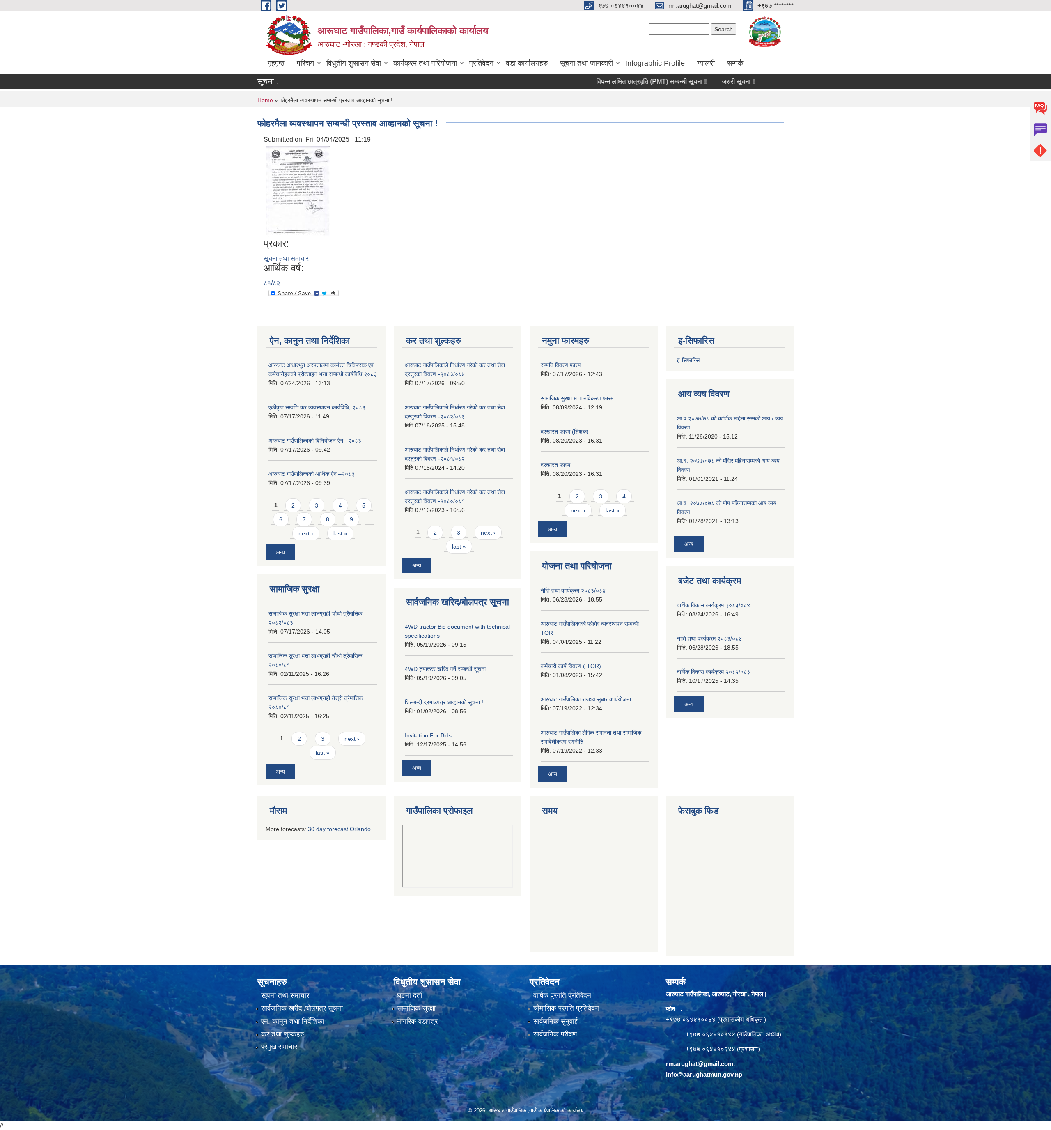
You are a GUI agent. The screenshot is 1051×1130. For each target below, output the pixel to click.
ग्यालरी (706, 63)
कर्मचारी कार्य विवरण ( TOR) (571, 666)
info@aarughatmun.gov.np (704, 1074)
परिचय (305, 63)
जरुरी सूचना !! (710, 81)
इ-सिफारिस (688, 360)
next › (305, 533)
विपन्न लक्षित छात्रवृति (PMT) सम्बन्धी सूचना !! (623, 81)
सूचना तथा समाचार (286, 258)
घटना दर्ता (409, 995)
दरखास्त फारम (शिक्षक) (565, 431)
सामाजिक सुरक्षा (416, 1008)
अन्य (280, 552)
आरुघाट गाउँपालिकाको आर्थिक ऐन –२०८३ (311, 474)
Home (265, 100)
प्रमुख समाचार (279, 1047)
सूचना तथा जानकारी (586, 63)
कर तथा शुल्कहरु (282, 1034)
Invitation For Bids (428, 735)
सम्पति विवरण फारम (561, 365)
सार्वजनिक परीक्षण (555, 1034)
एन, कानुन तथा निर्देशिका (292, 1021)
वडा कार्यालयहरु (527, 63)
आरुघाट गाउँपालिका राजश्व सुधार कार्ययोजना (586, 699)
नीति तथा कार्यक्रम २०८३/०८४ (573, 590)
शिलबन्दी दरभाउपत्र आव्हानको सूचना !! (445, 702)
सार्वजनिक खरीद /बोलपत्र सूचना (302, 1008)
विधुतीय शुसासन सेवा (353, 63)
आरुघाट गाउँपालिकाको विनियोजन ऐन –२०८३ (314, 440)
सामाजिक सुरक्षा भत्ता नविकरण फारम (577, 398)
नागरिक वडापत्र (417, 1021)
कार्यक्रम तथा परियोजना (425, 63)
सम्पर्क (735, 63)
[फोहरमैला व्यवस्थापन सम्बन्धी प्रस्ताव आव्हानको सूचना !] (298, 190)
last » (340, 533)
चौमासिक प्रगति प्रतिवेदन (566, 1008)
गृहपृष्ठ (276, 63)
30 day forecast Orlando (339, 829)
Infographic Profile (655, 63)
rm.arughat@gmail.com (699, 1063)
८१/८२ (272, 283)
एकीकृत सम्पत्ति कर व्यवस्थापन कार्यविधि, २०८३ (316, 407)
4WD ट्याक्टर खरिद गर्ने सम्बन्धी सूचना (445, 669)
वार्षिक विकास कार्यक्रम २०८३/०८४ (713, 605)
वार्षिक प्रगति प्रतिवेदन (562, 995)
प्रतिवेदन (481, 63)
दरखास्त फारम (555, 465)
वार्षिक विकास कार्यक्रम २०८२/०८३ (713, 671)
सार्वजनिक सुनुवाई (555, 1021)
